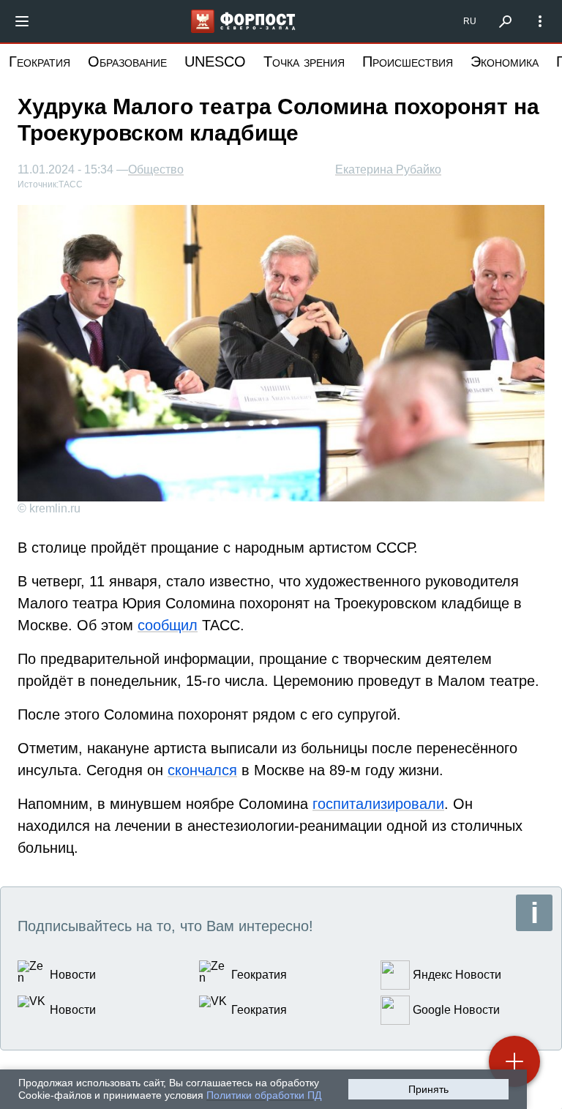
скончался (202, 770)
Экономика (505, 61)
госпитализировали (378, 804)
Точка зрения (304, 61)
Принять (428, 1089)
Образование (127, 61)
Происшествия (407, 61)
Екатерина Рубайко (388, 169)
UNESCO (215, 61)
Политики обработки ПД (263, 1095)
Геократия (39, 61)
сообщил (168, 625)
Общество (156, 170)
